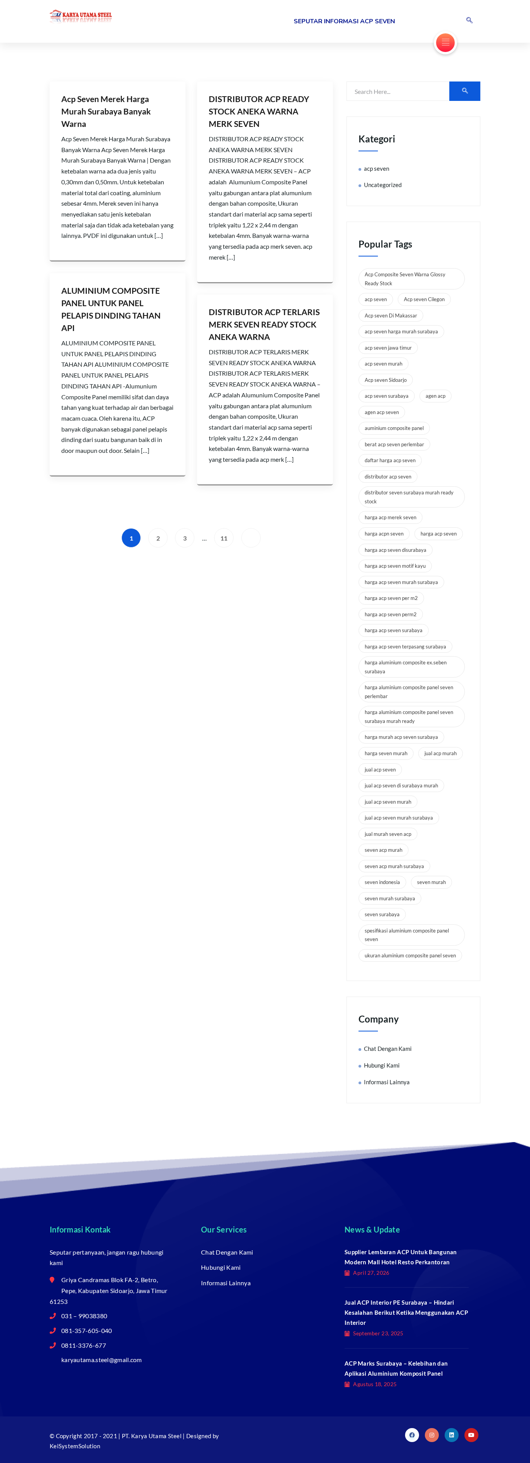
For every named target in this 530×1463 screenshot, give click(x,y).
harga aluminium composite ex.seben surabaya (406, 666)
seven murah (431, 882)
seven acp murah (383, 850)
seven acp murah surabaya (394, 866)
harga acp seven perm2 (391, 614)
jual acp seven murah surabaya (399, 818)
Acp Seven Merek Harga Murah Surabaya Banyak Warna (106, 111)
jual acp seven (380, 769)
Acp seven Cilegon (424, 299)
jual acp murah (440, 753)
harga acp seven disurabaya (395, 550)
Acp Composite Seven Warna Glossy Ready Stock (405, 278)
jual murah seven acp (388, 834)
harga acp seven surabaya (394, 630)
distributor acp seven (388, 476)
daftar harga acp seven (390, 460)
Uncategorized (383, 184)
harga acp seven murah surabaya (401, 582)
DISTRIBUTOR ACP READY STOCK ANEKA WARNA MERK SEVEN (259, 111)
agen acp (435, 396)
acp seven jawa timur (388, 348)
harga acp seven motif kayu (395, 566)
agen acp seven (382, 412)
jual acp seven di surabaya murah (401, 785)
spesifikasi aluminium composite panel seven (407, 935)
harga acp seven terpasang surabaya (405, 646)
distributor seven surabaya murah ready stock (409, 496)
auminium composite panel (394, 428)
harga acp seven (439, 533)
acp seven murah (383, 364)
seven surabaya (382, 914)
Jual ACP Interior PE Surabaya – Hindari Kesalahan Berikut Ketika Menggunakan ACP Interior (406, 1312)
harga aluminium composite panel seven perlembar (409, 691)
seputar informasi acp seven (344, 21)
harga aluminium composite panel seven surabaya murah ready (409, 716)
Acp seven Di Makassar (391, 315)
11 (223, 538)
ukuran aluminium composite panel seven (410, 955)
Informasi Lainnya (387, 1081)
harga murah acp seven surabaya (401, 737)
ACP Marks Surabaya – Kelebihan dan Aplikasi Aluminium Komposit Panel (396, 1368)
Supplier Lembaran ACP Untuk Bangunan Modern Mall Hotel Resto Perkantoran (401, 1256)
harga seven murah (386, 753)
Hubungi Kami (382, 1065)
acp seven (376, 168)
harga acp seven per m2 (391, 598)
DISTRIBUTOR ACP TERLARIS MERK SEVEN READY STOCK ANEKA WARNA (264, 324)
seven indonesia (382, 882)
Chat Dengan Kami (388, 1048)
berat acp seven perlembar (394, 444)
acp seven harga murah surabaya (401, 331)
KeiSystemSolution (75, 1445)
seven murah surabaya (390, 898)
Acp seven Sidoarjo (386, 380)
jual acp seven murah (388, 802)
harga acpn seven (384, 533)
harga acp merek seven (390, 517)
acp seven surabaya (387, 396)
